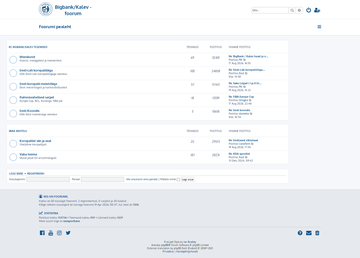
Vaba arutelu (18, 130)
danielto (244, 113)
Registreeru (35, 173)
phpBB (164, 245)
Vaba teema (28, 154)
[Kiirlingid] (319, 26)
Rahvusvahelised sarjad (37, 97)
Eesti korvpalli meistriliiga (38, 84)
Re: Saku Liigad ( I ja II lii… (245, 83)
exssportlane (71, 221)
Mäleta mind (168, 179)
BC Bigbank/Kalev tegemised (28, 47)
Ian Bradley (190, 241)
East (241, 73)
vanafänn (244, 143)
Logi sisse (16, 173)
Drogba (243, 100)
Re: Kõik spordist (239, 153)
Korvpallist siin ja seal (35, 141)
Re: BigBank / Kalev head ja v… (248, 56)
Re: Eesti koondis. (240, 110)
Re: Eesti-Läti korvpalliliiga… (247, 69)
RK (240, 59)
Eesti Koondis (29, 110)
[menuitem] (308, 10)
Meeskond (27, 57)
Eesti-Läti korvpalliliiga (36, 70)
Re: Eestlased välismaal (243, 140)
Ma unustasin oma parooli (142, 179)
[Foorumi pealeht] (45, 9)
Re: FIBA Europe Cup (241, 96)
